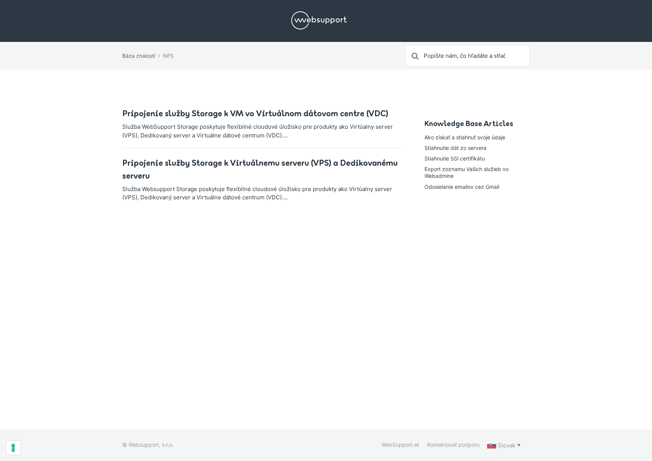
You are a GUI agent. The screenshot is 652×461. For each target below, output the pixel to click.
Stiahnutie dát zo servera (455, 148)
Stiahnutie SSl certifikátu (454, 158)
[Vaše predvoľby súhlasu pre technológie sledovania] (13, 448)
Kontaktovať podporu (453, 444)
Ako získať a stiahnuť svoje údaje (464, 137)
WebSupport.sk (400, 444)
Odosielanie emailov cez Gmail (461, 186)
